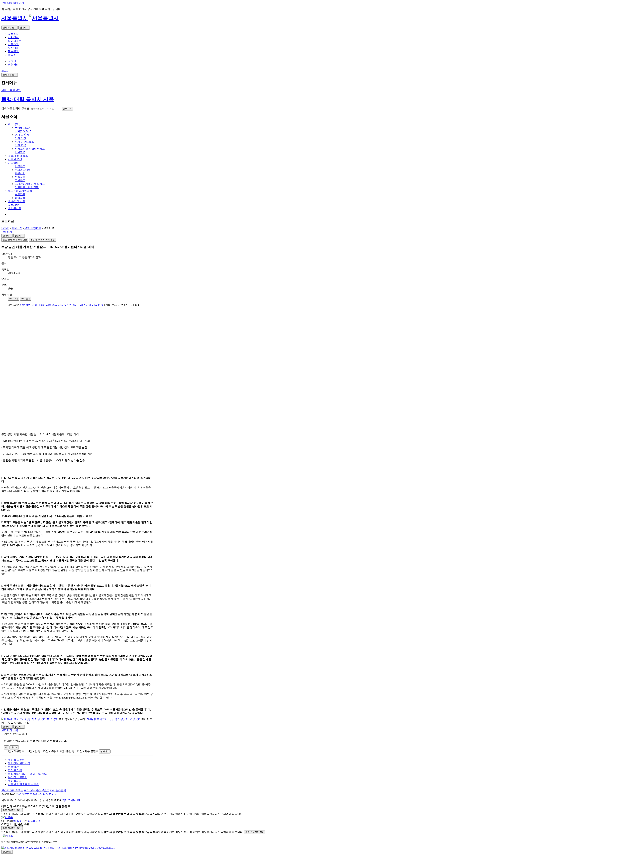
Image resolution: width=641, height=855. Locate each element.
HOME (5, 228)
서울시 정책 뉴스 (18, 155)
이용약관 (13, 766)
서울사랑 (13, 204)
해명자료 (20, 197)
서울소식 (13, 33)
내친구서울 (14, 208)
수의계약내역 (23, 169)
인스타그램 (8, 790)
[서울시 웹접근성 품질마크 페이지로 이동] (58, 847)
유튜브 (19, 790)
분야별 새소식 (23, 127)
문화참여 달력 (23, 131)
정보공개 (13, 51)
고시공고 (20, 180)
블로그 (45, 790)
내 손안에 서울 (16, 201)
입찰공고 (20, 166)
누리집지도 (14, 780)
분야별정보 (14, 40)
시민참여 (13, 37)
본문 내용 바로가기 (12, 3)
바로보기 (13, 298)
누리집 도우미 (16, 759)
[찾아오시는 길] (70, 800)
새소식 (14, 124)
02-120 (17, 820)
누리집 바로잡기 (17, 777)
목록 (15, 730)
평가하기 (104, 751)
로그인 (12, 61)
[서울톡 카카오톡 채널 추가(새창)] (7, 817)
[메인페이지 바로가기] (44, 18)
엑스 (38, 790)
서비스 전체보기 (11, 90)
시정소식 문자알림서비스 (30, 148)
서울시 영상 (15, 159)
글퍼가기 (6, 730)
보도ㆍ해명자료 (20, 190)
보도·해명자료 (32, 228)
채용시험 (20, 173)
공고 (13, 162)
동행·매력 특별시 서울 (27, 99)
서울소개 (13, 44)
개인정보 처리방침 (19, 763)
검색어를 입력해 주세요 (15, 108)
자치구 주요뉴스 (24, 141)
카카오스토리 (58, 790)
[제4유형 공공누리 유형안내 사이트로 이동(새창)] (29, 719)
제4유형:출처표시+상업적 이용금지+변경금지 (114, 719)
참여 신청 (20, 138)
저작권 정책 (15, 770)
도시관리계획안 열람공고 (30, 183)
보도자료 (20, 194)
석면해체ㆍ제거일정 (27, 187)
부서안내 (13, 47)
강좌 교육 (20, 145)
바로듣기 (25, 298)
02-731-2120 (34, 820)
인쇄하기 (6, 231)
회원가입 (13, 64)
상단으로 (7, 851)
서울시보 (20, 176)
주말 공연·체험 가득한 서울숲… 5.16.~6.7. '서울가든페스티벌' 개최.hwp (61, 304)
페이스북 (29, 790)
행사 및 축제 (22, 134)
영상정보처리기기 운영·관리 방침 (28, 773)
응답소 (12, 54)
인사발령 (20, 152)
